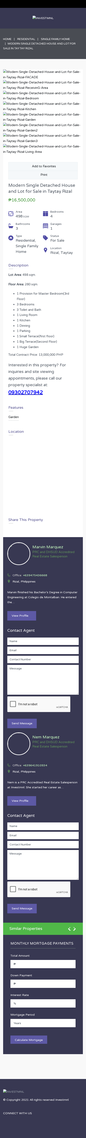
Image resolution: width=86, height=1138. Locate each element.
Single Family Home (55, 39)
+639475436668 (35, 575)
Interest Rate (19, 995)
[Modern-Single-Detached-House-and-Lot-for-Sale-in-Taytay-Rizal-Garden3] (43, 138)
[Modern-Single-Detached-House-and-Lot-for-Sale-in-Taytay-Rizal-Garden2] (43, 128)
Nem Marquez (45, 737)
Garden (13, 417)
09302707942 (25, 392)
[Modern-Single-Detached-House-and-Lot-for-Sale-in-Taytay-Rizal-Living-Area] (43, 149)
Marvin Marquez (47, 547)
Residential (26, 39)
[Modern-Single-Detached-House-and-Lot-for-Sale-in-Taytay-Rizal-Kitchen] (43, 106)
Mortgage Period (22, 1014)
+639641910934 (35, 765)
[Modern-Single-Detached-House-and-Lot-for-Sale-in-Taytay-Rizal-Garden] (43, 117)
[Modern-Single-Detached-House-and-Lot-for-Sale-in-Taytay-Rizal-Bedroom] (43, 96)
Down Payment (21, 975)
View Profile (20, 615)
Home (7, 39)
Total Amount (20, 955)
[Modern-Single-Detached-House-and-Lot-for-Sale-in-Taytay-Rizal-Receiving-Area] (43, 85)
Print (43, 175)
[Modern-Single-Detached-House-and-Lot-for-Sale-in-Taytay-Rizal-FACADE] (43, 74)
